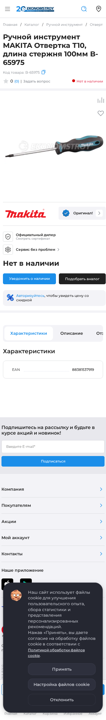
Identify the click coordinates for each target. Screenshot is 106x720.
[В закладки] (100, 115)
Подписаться (53, 461)
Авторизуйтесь (30, 295)
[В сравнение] (100, 100)
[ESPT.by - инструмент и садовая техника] (35, 9)
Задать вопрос (36, 81)
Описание (71, 333)
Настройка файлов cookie (62, 684)
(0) (16, 81)
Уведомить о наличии (29, 278)
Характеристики (28, 333)
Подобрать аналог (82, 279)
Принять (62, 669)
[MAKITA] (25, 213)
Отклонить (62, 699)
